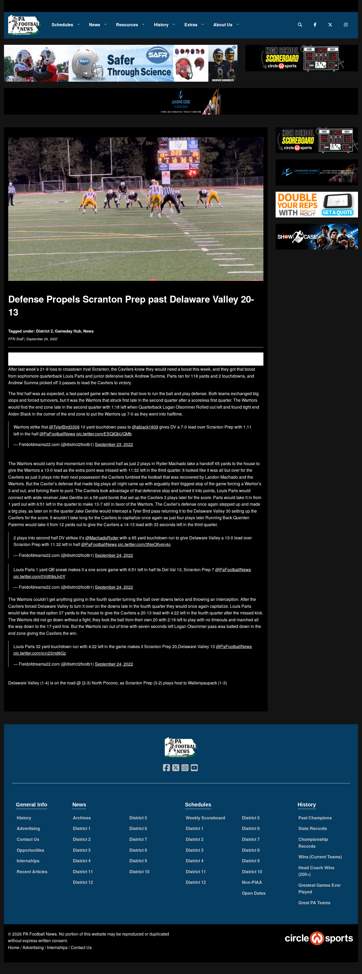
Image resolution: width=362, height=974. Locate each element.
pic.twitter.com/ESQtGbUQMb (104, 434)
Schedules (62, 24)
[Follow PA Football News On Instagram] (347, 24)
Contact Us (28, 839)
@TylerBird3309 (64, 427)
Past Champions (315, 818)
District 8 (138, 850)
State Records (312, 828)
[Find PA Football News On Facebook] (316, 24)
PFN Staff (15, 338)
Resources (127, 24)
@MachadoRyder (101, 538)
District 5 (138, 818)
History (161, 24)
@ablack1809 (145, 427)
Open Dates (254, 893)
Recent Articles (32, 871)
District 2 (44, 331)
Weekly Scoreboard (205, 818)
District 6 (138, 828)
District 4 (82, 861)
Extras (190, 24)
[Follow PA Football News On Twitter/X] (331, 24)
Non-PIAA (252, 882)
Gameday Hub (68, 331)
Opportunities (30, 850)
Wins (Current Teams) (320, 857)
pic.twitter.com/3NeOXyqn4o (144, 544)
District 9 (138, 861)
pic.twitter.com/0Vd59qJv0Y (39, 576)
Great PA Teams (314, 902)
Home (13, 947)
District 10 (139, 871)
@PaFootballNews (57, 434)
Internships (28, 861)
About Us (222, 24)
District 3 (82, 850)
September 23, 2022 (114, 444)
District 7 (138, 839)
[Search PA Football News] (301, 24)
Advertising (28, 828)
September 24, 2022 (114, 555)
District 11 (83, 871)
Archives (82, 818)
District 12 (83, 882)
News (94, 24)
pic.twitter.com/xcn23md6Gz (40, 653)
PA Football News (40, 934)
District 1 (82, 828)
